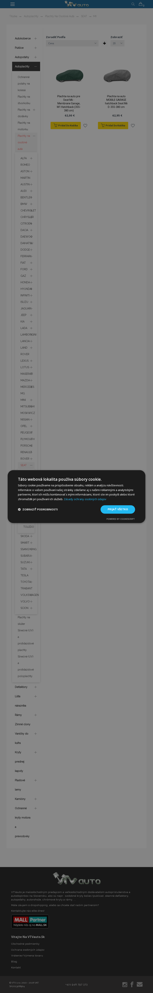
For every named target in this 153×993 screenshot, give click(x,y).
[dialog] (76, 496)
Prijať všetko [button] (118, 509)
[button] (38, 509)
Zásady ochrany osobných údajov (85, 499)
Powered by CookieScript (121, 518)
